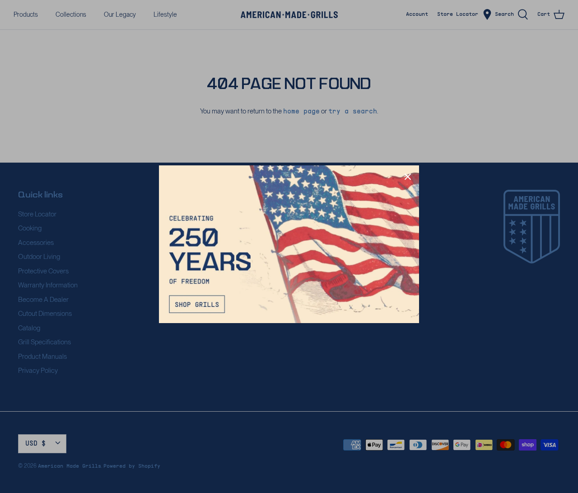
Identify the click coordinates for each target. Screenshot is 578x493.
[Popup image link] (289, 244)
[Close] (408, 177)
